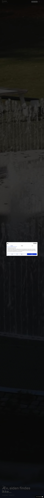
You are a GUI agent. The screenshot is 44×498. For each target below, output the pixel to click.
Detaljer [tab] (22, 245)
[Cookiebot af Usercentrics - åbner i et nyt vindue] (34, 243)
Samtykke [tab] (12, 245)
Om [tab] (32, 245)
